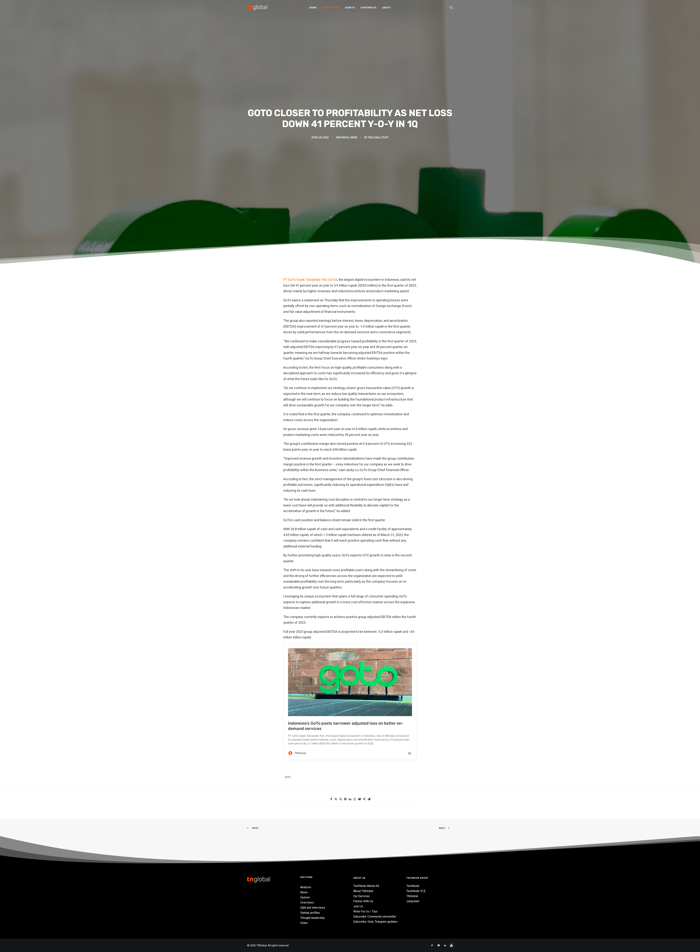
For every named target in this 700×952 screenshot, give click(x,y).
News (353, 137)
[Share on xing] (364, 799)
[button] (451, 7)
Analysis (305, 887)
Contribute (368, 7)
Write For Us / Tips (365, 911)
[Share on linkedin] (350, 799)
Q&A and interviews (312, 907)
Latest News (330, 7)
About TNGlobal (363, 891)
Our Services (361, 896)
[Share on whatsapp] (355, 799)
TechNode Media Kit (366, 886)
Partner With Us (363, 901)
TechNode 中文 (416, 891)
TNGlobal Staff (378, 137)
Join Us (358, 906)
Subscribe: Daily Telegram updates (375, 921)
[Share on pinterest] (345, 799)
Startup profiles (310, 912)
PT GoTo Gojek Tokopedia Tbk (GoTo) (310, 279)
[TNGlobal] (257, 7)
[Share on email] (369, 799)
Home (313, 7)
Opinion (305, 897)
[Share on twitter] (336, 799)
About (386, 7)
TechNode (412, 886)
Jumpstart (412, 901)
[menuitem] (313, 7)
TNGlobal (412, 896)
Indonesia (342, 137)
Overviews (307, 902)
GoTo (288, 777)
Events (350, 7)
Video (304, 923)
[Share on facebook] (331, 799)
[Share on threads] (340, 799)
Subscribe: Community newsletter (374, 916)
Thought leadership (312, 918)
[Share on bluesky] (359, 799)
